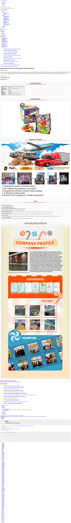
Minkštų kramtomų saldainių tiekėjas (41, 416)
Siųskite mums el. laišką (3, 75)
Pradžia (3, 11)
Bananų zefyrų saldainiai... (8, 56)
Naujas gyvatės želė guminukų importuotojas (9, 380)
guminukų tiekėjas (2, 416)
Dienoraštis (3, 26)
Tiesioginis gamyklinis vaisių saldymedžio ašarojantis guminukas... (15, 396)
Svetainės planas (16, 415)
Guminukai (5, 17)
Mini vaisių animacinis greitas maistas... (10, 53)
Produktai (3, 15)
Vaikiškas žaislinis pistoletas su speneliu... (10, 50)
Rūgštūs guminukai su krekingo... (9, 60)
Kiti (4, 25)
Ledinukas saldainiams (6, 19)
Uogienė (5, 23)
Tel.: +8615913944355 (5, 410)
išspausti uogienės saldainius (26, 416)
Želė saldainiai (4, 43)
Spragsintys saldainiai (6, 20)
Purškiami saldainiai (6, 22)
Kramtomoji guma (4, 37)
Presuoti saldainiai (4, 46)
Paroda (4, 14)
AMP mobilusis (21, 415)
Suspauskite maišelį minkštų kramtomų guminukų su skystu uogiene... (15, 393)
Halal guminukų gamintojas (9, 416)
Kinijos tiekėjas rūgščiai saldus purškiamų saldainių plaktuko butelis (11, 381)
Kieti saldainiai (4, 40)
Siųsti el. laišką (2, 417)
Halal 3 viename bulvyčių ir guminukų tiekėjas (11, 399)
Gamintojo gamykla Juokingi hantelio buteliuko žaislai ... (13, 403)
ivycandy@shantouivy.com (3, 0)
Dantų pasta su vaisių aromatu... (9, 63)
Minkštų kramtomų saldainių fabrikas (17, 416)
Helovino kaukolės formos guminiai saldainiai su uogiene (13, 390)
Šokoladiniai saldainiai (6, 16)
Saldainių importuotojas (33, 416)
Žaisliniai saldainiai (6, 18)
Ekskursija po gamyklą (7, 13)
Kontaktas (3, 407)
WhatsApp (2, 418)
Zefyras (5, 21)
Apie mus (3, 12)
